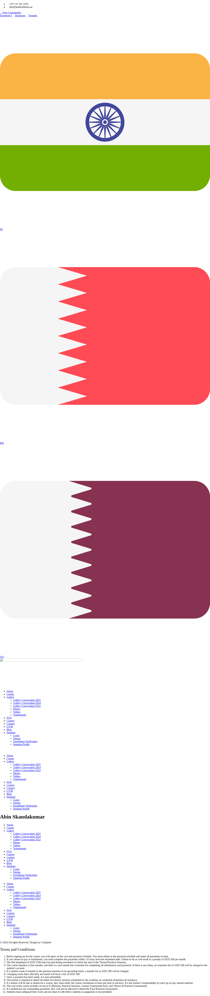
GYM (10, 726)
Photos (16, 709)
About (10, 691)
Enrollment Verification (25, 741)
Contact (11, 723)
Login (16, 735)
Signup (17, 738)
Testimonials (19, 714)
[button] (105, 750)
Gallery (10, 697)
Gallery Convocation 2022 (27, 706)
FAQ (9, 717)
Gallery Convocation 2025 (27, 700)
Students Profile (21, 744)
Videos (16, 711)
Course (10, 694)
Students (11, 732)
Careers (10, 720)
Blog (9, 729)
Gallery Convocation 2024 (27, 703)
